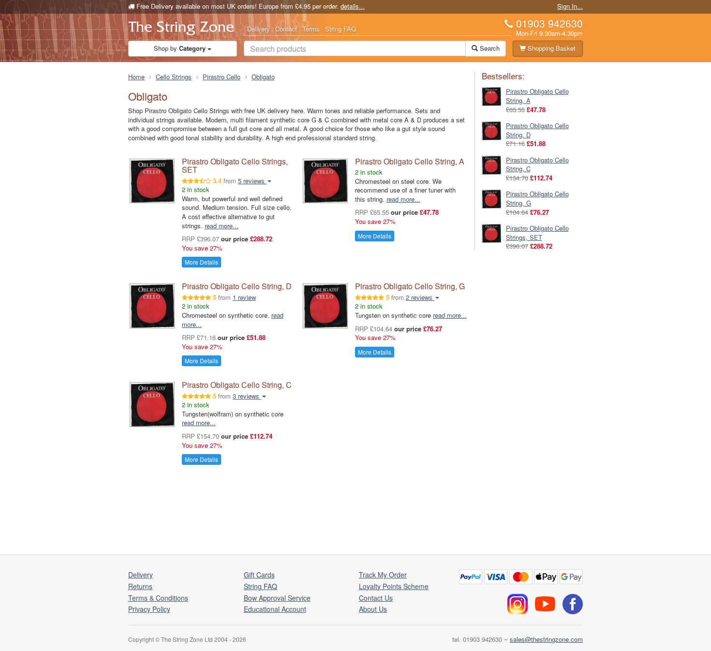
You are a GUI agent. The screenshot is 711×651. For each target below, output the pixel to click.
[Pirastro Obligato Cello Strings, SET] (491, 232)
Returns (140, 586)
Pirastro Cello (221, 76)
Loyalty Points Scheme (394, 586)
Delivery (258, 28)
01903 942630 (549, 23)
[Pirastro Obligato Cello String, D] (491, 129)
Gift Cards (259, 574)
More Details (201, 262)
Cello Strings (174, 76)
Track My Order (383, 574)
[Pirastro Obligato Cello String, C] (491, 164)
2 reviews (420, 297)
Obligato (263, 76)
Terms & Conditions (158, 598)
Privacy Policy (149, 609)
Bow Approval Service (277, 598)
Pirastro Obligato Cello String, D (237, 286)
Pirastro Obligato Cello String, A (409, 161)
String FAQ (340, 28)
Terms (311, 28)
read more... (221, 225)
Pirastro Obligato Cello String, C (237, 384)
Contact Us (376, 598)
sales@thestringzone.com (546, 639)
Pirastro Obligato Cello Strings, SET (235, 166)
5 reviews (252, 180)
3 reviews (247, 395)
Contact (286, 28)
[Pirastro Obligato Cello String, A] (491, 95)
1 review (244, 297)
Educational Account (275, 609)
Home (136, 76)
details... (353, 6)
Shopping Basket (551, 48)
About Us (373, 609)
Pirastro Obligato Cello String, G (410, 286)
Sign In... (570, 6)
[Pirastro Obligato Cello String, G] (491, 198)
